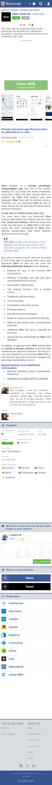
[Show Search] (41, 3)
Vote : (12, 538)
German (25, 468)
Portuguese (27, 472)
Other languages (9, 465)
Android (5, 10)
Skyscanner (15, 611)
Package (5, 456)
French (41, 468)
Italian (8, 472)
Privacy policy (33, 740)
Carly (11, 659)
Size (39, 431)
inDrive (12, 651)
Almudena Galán (16, 388)
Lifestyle (14, 10)
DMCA (30, 752)
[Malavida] (11, 3)
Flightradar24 (16, 667)
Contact (30, 758)
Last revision (23, 431)
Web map (5, 728)
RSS (32, 765)
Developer (6, 448)
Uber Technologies (11, 451)
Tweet (30, 586)
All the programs (8, 734)
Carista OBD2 (16, 674)
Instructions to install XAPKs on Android (27, 378)
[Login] (48, 3)
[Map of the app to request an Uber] (7, 109)
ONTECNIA (26, 781)
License (5, 439)
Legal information (34, 734)
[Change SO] (32, 3)
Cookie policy (33, 746)
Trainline (13, 619)
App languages (7, 431)
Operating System (24, 439)
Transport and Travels (30, 10)
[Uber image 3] (36, 109)
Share (30, 578)
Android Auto (16, 603)
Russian (42, 472)
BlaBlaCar (14, 635)
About (29, 728)
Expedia (13, 627)
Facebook (19, 765)
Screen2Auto (16, 643)
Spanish (9, 468)
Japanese (10, 477)
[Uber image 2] (22, 109)
